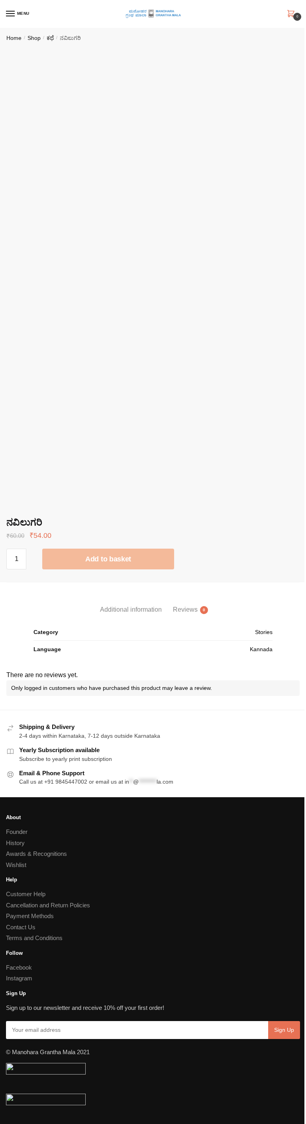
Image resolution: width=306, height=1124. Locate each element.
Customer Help (25, 894)
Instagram (19, 978)
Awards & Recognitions (36, 853)
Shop (34, 38)
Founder (16, 831)
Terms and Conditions (34, 937)
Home (14, 38)
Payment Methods (30, 916)
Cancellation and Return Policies (48, 905)
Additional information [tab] (131, 609)
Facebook (19, 967)
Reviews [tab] (185, 609)
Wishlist (16, 864)
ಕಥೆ (50, 38)
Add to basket (108, 559)
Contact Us (20, 927)
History (15, 843)
